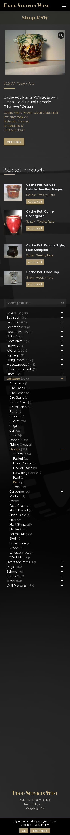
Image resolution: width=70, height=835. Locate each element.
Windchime (19, 557)
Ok (24, 830)
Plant (19, 477)
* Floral (22, 454)
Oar (14, 501)
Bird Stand (19, 397)
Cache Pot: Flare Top (42, 272)
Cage (15, 426)
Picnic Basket (20, 510)
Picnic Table (19, 515)
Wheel (16, 548)
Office (15, 374)
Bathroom (17, 317)
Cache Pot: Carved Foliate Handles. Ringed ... (46, 187)
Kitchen (17, 350)
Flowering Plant (27, 473)
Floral (18, 449)
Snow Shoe (20, 543)
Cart (15, 430)
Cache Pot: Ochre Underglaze (40, 214)
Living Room (20, 360)
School (15, 571)
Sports (15, 576)
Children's (18, 327)
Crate (15, 435)
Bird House (20, 393)
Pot (18, 482)
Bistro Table (20, 407)
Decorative (19, 332)
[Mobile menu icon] (64, 5)
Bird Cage (19, 388)
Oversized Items (21, 562)
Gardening (19, 491)
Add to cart (14, 141)
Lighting (16, 355)
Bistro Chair (20, 402)
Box (15, 411)
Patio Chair (20, 506)
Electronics (18, 341)
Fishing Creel (20, 444)
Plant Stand (20, 524)
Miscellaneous (21, 364)
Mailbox (17, 496)
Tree (19, 487)
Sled (14, 538)
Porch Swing (20, 534)
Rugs (14, 567)
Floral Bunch (24, 463)
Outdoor (18, 379)
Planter (18, 529)
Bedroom (18, 322)
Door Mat (18, 440)
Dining (15, 336)
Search (62, 303)
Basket (21, 458)
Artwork (17, 313)
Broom (17, 416)
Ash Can (18, 383)
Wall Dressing (20, 585)
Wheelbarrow (21, 553)
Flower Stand (25, 468)
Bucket (17, 421)
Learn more (40, 830)
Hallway (15, 346)
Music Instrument (22, 369)
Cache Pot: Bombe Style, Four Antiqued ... (45, 247)
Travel (14, 581)
